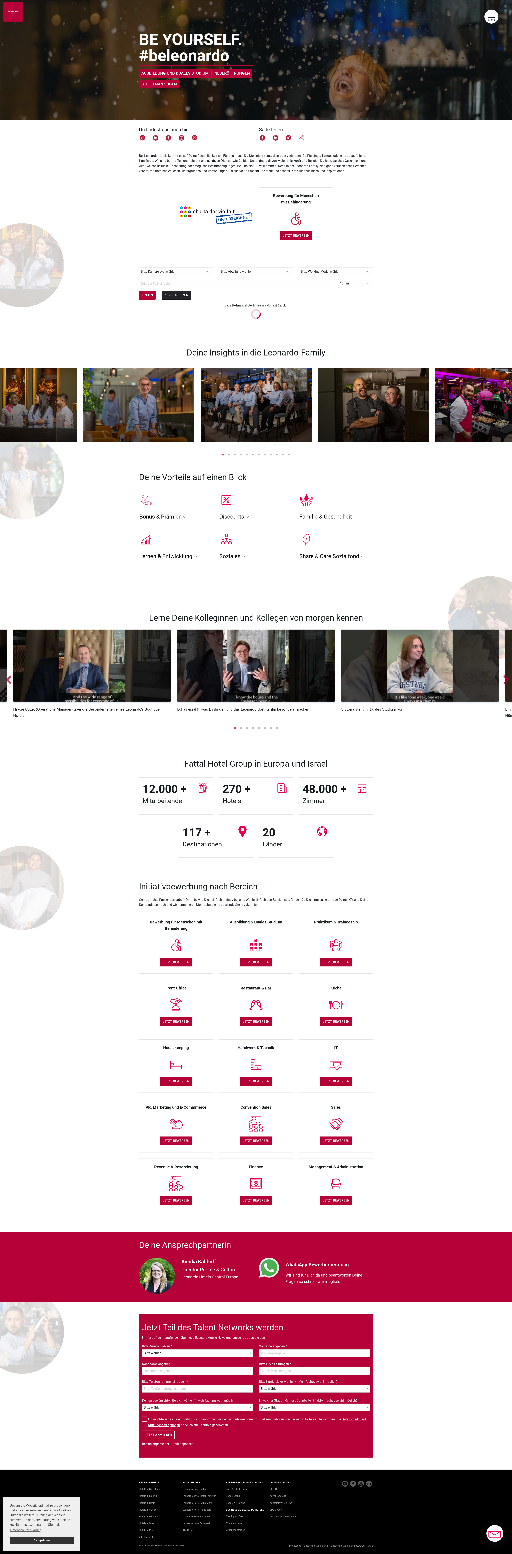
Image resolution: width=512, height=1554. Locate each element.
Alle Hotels (188, 1530)
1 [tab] (223, 455)
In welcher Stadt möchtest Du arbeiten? (308, 1400)
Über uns (274, 1489)
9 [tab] (271, 455)
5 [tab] (247, 455)
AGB (370, 1545)
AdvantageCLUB (278, 1496)
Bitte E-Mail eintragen (275, 1364)
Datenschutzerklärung (316, 1545)
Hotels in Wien (147, 1523)
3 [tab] (235, 455)
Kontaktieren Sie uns (281, 1503)
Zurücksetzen (176, 295)
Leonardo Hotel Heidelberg (197, 1509)
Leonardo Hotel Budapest (196, 1523)
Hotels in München (149, 1516)
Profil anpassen (182, 1444)
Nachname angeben (157, 1364)
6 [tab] (253, 455)
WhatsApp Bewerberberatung (317, 1265)
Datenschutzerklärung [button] (25, 1530)
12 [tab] (289, 455)
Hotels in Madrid (148, 1496)
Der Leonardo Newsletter (283, 1516)
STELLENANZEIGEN (159, 84)
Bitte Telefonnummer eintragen (165, 1382)
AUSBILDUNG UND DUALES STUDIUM (175, 73)
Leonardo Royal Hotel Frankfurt (199, 1496)
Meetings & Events (236, 1516)
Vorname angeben (273, 1346)
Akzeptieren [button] (42, 1540)
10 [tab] (277, 455)
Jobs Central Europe (237, 1489)
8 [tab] (265, 455)
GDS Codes (276, 1509)
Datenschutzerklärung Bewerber (348, 1545)
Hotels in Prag (146, 1530)
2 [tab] (229, 455)
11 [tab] (283, 455)
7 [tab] (259, 455)
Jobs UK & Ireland (235, 1503)
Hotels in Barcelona (149, 1489)
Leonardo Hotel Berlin (194, 1489)
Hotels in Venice (147, 1509)
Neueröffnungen (232, 73)
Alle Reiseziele (146, 1537)
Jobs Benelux (233, 1496)
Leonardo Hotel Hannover (196, 1516)
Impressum (295, 1545)
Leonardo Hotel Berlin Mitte (197, 1503)
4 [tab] (241, 455)
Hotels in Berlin (147, 1503)
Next (505, 406)
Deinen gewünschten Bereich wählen (189, 1400)
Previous (7, 406)
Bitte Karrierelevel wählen (298, 1382)
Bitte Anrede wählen (157, 1346)
